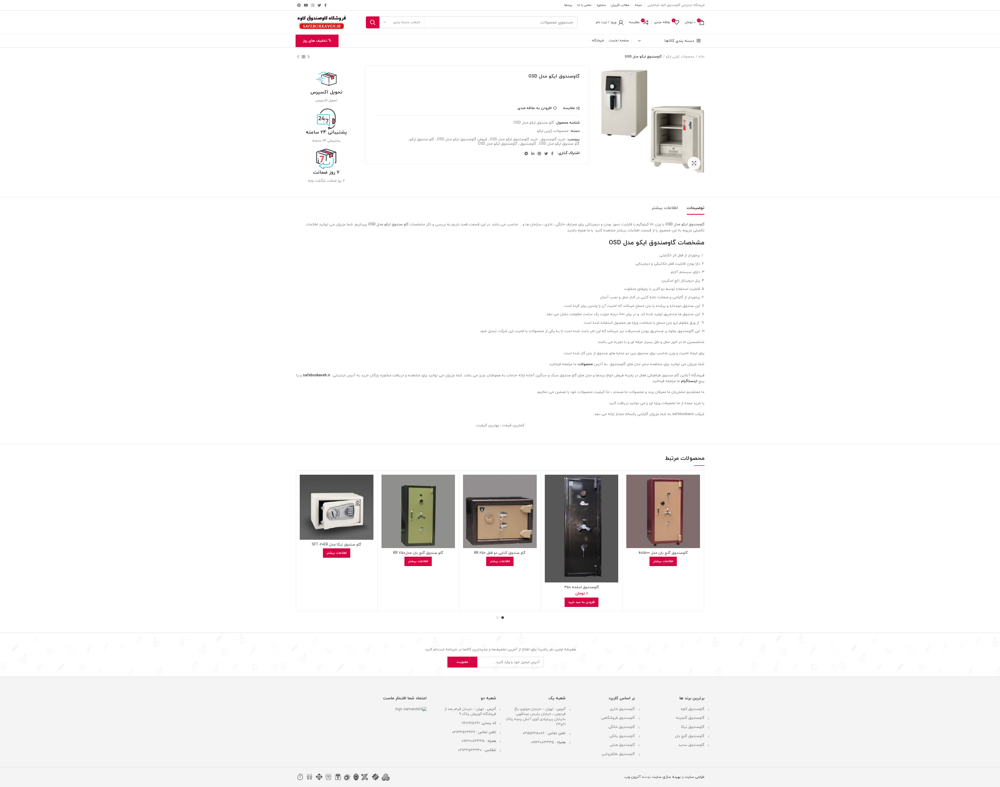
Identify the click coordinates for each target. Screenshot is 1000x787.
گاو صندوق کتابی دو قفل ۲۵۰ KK (500, 552)
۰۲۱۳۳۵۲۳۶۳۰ (470, 750)
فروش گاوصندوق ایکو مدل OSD (462, 139)
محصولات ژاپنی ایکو (680, 56)
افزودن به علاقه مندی (534, 108)
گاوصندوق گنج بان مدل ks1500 (663, 552)
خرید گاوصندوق (553, 139)
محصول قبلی (308, 56)
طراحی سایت (694, 777)
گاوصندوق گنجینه (690, 717)
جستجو (372, 22)
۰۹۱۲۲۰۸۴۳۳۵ (542, 742)
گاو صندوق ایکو (422, 139)
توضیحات (695, 208)
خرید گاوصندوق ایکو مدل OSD (514, 139)
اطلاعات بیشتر (665, 208)
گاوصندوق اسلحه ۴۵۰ (581, 587)
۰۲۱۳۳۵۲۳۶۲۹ (463, 732)
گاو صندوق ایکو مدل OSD (559, 144)
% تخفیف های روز (317, 40)
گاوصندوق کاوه (692, 709)
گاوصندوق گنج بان (689, 736)
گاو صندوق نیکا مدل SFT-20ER (336, 544)
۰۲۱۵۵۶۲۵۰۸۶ (534, 733)
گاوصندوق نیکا (692, 727)
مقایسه (569, 108)
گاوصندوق (528, 144)
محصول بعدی (298, 56)
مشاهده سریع (630, 495)
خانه (701, 56)
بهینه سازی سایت (666, 777)
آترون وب (632, 777)
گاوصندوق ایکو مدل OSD (497, 144)
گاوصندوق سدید (691, 744)
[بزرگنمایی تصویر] (694, 163)
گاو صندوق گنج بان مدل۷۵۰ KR (418, 552)
